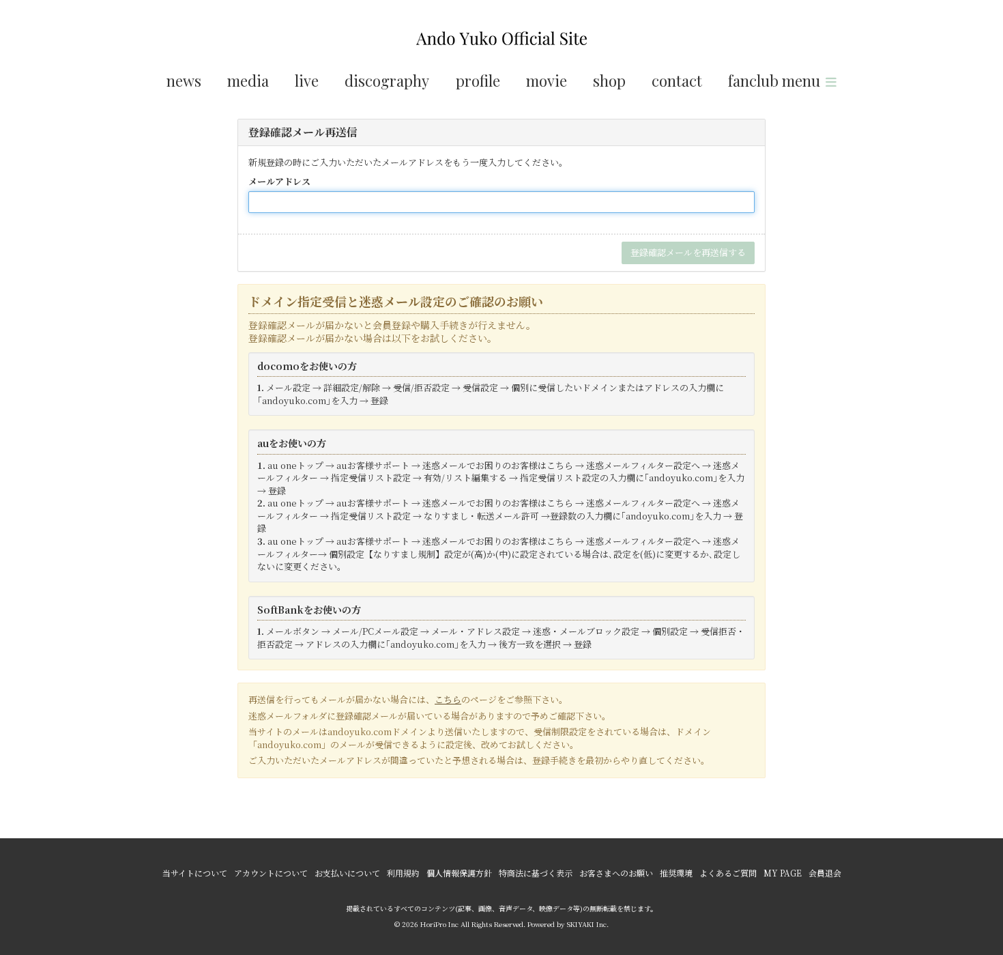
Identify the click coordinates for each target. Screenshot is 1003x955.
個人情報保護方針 (459, 873)
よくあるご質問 (728, 873)
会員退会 (825, 873)
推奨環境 (676, 873)
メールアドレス (279, 181)
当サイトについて (194, 873)
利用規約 (403, 873)
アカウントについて (271, 873)
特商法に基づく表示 (535, 873)
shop (609, 80)
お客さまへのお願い (616, 873)
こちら (448, 699)
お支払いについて (347, 873)
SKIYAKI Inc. (588, 924)
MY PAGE (783, 873)
